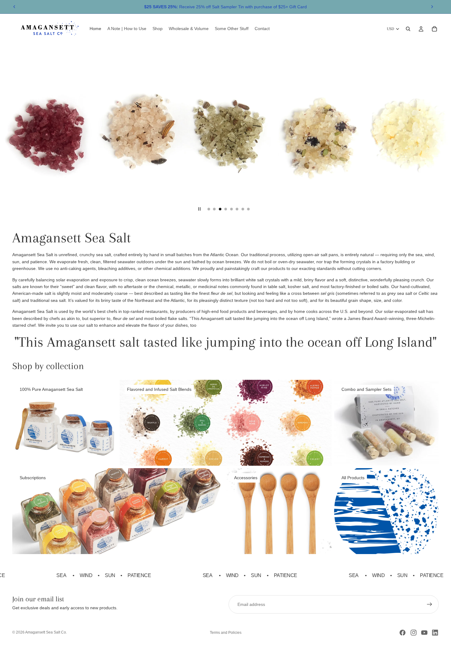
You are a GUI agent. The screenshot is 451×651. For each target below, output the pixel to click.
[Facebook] (402, 632)
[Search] (408, 29)
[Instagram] (413, 632)
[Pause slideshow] (199, 209)
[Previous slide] (14, 6)
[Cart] (434, 29)
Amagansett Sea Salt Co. (46, 632)
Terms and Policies (225, 632)
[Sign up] (429, 604)
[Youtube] (424, 632)
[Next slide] (432, 6)
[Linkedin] (435, 632)
